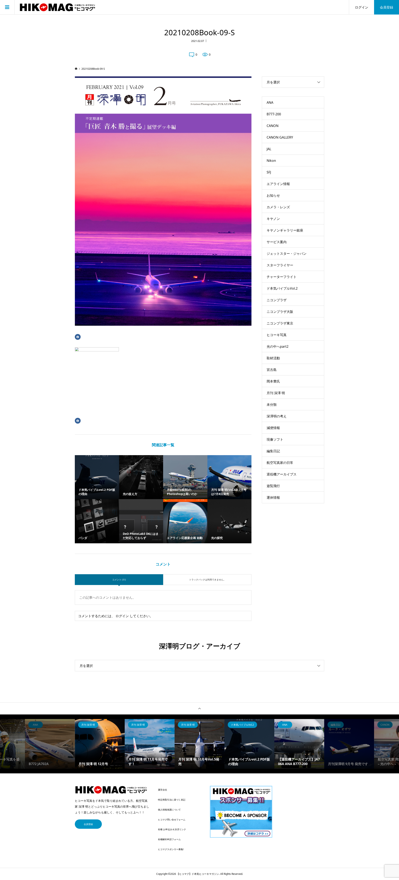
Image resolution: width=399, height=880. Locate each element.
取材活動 (273, 358)
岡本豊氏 (273, 381)
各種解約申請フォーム (169, 839)
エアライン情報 (278, 184)
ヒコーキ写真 (277, 335)
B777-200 (274, 114)
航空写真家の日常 (280, 462)
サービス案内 (277, 242)
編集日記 (273, 451)
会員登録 (386, 7)
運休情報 (273, 497)
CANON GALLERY (280, 137)
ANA (270, 102)
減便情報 (273, 427)
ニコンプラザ (277, 300)
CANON (272, 125)
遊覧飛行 (273, 486)
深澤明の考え (277, 416)
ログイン (361, 7)
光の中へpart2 (277, 346)
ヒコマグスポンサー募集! (171, 849)
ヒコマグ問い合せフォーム (171, 819)
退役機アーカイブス (282, 474)
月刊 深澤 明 (276, 393)
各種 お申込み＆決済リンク (172, 829)
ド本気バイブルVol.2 (282, 288)
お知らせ (273, 195)
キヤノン (273, 218)
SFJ (269, 172)
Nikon (271, 160)
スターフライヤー (280, 265)
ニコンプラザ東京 (280, 323)
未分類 (272, 404)
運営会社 (162, 789)
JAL (269, 149)
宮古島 (272, 369)
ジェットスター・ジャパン (287, 253)
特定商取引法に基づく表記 (171, 799)
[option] (50, 744)
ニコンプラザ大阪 (280, 311)
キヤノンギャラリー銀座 (285, 230)
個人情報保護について (169, 809)
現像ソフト (275, 439)
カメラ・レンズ (278, 207)
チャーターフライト (282, 276)
